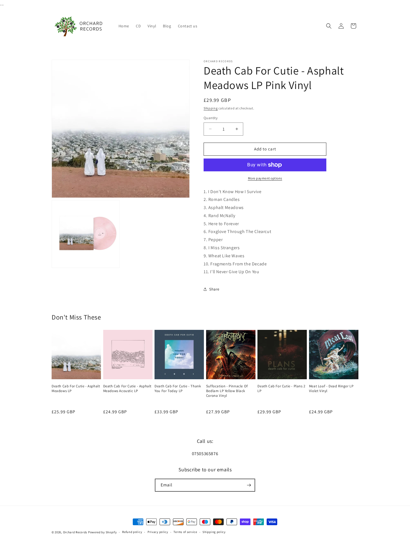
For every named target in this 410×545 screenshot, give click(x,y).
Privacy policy (158, 532)
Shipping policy (214, 532)
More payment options (265, 178)
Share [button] (214, 289)
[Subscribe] (249, 485)
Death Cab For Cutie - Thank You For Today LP (178, 388)
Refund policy (132, 532)
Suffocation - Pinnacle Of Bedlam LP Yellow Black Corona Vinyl (227, 391)
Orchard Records (75, 532)
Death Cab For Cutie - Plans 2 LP (281, 388)
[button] (329, 26)
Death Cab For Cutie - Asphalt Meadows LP (76, 388)
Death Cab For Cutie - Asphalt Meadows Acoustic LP (127, 388)
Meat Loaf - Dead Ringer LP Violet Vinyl (331, 388)
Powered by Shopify (102, 532)
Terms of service (185, 532)
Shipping (211, 108)
